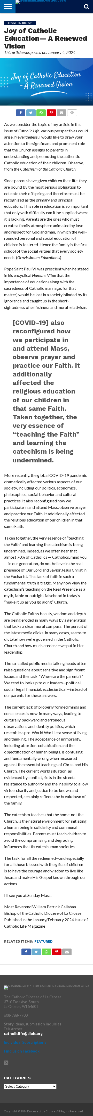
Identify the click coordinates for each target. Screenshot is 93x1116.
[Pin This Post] (51, 111)
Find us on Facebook (22, 1051)
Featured (43, 941)
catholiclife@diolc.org (23, 1033)
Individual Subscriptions (25, 1042)
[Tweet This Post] (30, 111)
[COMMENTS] (72, 111)
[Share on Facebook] (20, 111)
